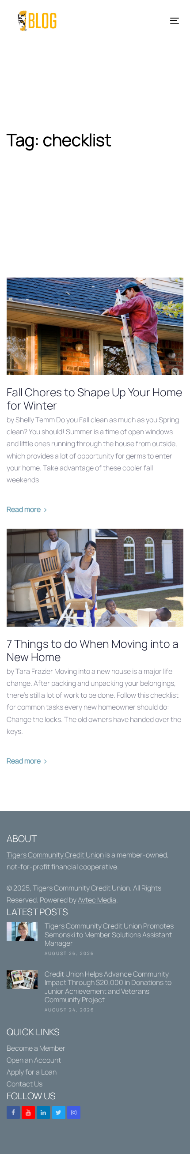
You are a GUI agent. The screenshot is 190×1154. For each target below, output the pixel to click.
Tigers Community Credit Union (55, 855)
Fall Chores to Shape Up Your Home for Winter (94, 399)
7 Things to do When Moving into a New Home (93, 650)
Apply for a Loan (32, 1072)
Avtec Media (97, 900)
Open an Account (34, 1060)
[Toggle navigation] (151, 21)
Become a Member (36, 1048)
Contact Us (24, 1084)
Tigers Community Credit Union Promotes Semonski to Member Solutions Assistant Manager (95, 940)
